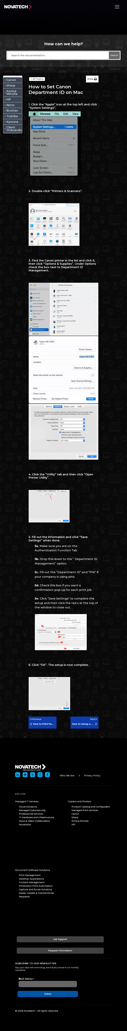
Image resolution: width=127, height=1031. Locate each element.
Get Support (60, 939)
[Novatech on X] (32, 774)
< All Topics (37, 79)
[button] (92, 79)
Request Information (60, 950)
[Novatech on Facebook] (47, 774)
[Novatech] (30, 767)
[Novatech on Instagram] (39, 774)
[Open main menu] (116, 6)
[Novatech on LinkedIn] (17, 774)
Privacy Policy (92, 775)
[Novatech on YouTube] (25, 774)
